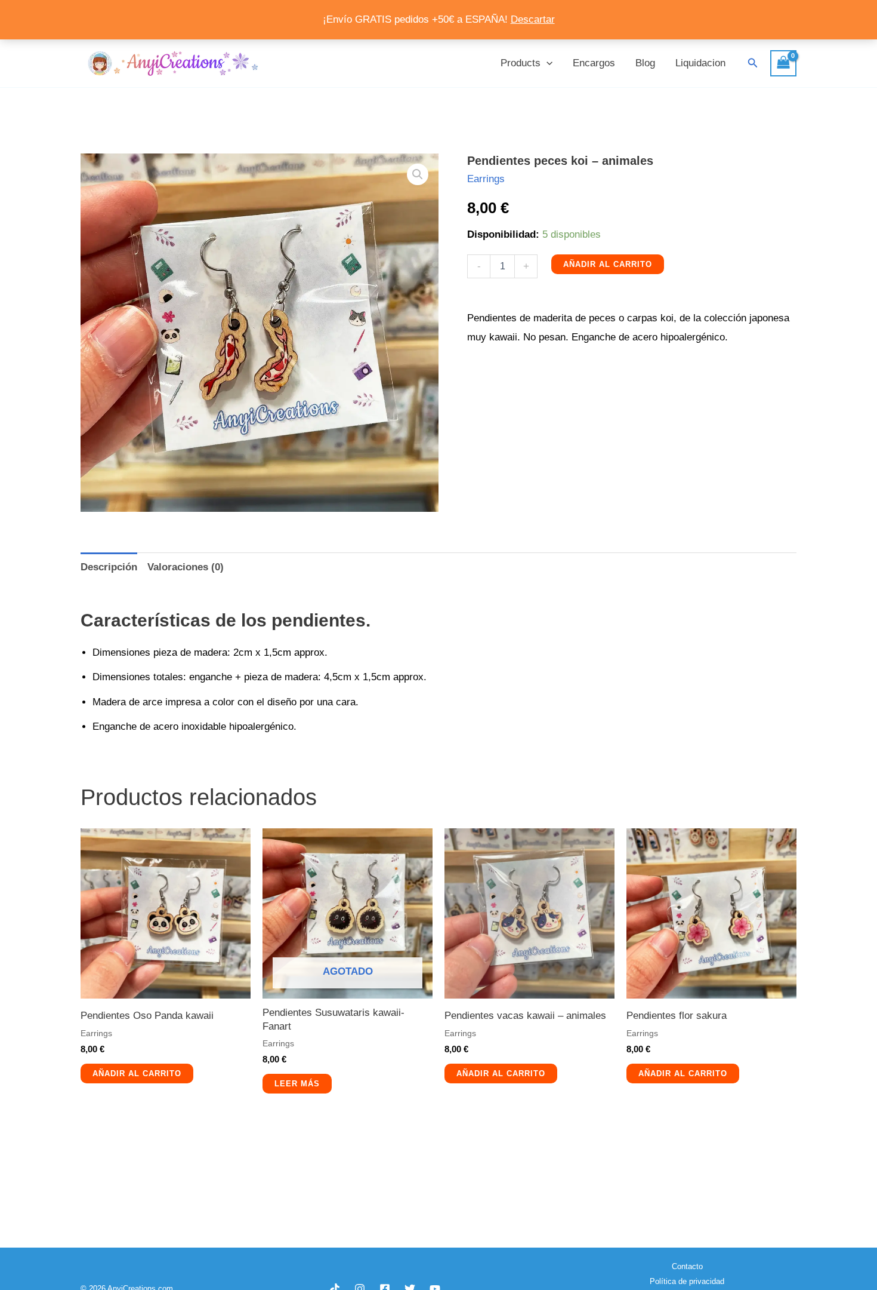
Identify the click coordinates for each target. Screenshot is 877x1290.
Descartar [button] (533, 19)
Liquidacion (700, 63)
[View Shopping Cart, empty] (783, 63)
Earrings (486, 179)
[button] (546, 63)
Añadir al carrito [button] (136, 1073)
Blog (645, 63)
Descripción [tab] (109, 567)
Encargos (594, 63)
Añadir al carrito (607, 264)
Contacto (687, 1266)
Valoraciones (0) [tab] (185, 567)
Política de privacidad (687, 1281)
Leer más (297, 1083)
